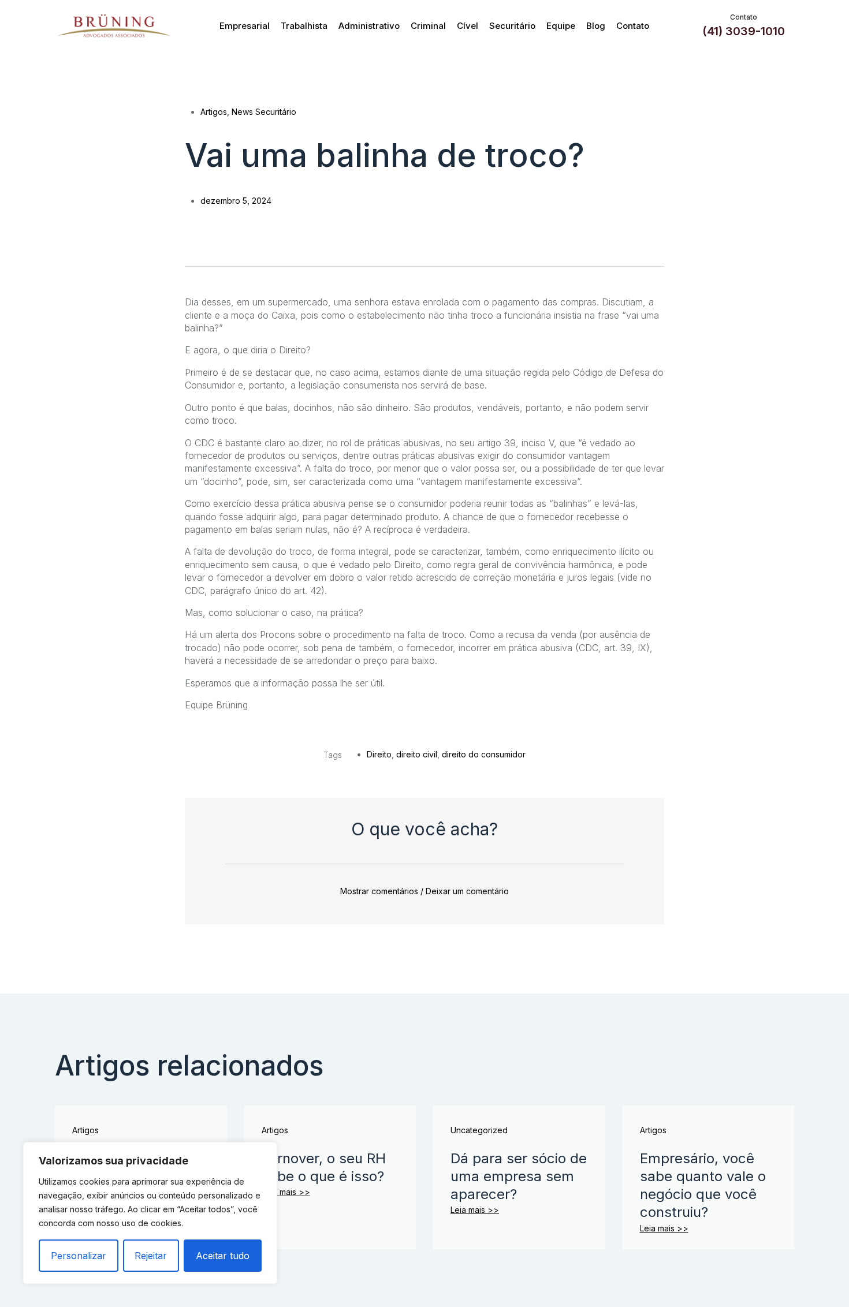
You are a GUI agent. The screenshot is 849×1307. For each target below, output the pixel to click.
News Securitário (264, 112)
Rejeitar (151, 1255)
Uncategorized (479, 1130)
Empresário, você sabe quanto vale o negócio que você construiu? (703, 1185)
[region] (150, 1213)
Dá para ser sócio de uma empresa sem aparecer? (518, 1176)
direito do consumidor (484, 754)
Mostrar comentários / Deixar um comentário (424, 891)
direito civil (416, 754)
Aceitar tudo (223, 1255)
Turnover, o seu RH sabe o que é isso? (324, 1167)
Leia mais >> (286, 1192)
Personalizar (78, 1255)
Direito (379, 754)
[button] (191, 230)
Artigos (213, 112)
